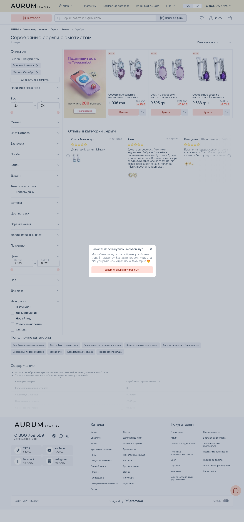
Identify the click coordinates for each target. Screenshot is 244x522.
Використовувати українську (122, 269)
